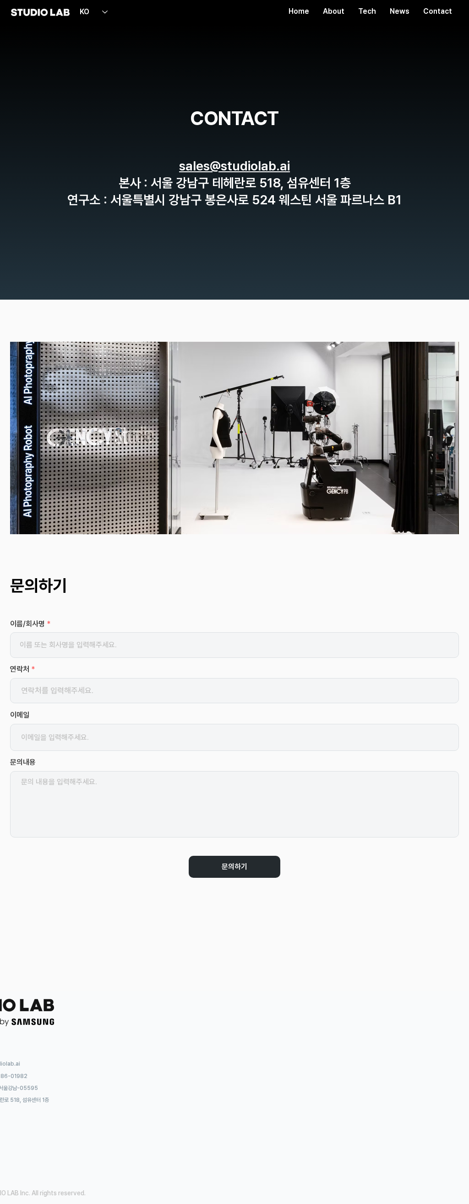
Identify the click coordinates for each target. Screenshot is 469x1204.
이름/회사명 (27, 624)
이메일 (19, 715)
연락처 (19, 669)
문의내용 (23, 762)
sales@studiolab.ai (234, 166)
